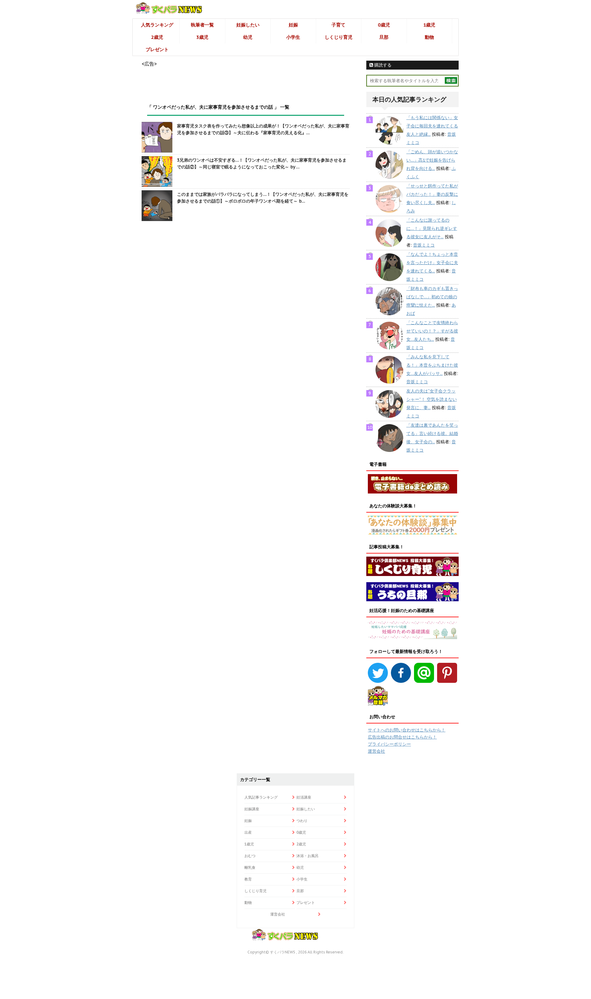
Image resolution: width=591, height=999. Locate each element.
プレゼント (157, 49)
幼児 (247, 37)
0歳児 (384, 25)
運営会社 (376, 751)
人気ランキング (157, 25)
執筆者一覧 (202, 25)
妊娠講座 (251, 809)
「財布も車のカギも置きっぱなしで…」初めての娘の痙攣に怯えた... (432, 297)
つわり (302, 820)
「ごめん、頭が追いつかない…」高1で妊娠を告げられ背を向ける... (432, 160)
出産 (248, 832)
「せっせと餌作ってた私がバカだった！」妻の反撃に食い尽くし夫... (432, 194)
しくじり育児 (338, 37)
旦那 (383, 37)
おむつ (249, 855)
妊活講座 (303, 797)
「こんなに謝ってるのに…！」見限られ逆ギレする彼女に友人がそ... (431, 228)
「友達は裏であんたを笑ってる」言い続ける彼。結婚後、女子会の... (432, 433)
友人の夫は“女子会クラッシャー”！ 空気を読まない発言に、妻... (431, 399)
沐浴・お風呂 (307, 855)
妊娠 (293, 25)
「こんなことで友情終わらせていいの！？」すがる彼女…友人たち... (432, 331)
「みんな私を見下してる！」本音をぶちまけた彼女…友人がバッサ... (432, 365)
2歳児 (157, 37)
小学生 (293, 37)
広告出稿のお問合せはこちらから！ (402, 737)
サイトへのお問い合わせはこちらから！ (406, 730)
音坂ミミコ (424, 245)
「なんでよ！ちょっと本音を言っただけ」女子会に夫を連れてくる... (432, 263)
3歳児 (202, 37)
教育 (248, 879)
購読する (382, 65)
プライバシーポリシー (389, 744)
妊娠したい (247, 25)
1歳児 (429, 25)
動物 (429, 37)
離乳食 (249, 867)
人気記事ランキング (261, 797)
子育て (338, 25)
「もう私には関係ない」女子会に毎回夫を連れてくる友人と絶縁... (432, 126)
